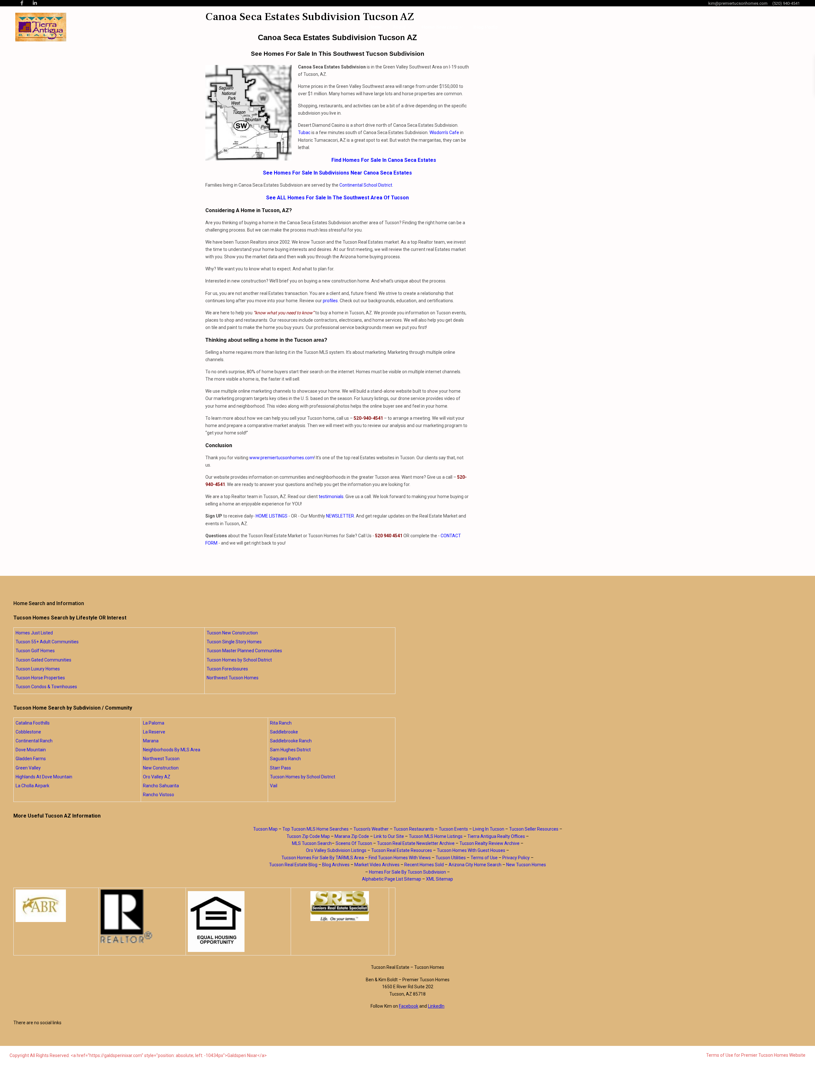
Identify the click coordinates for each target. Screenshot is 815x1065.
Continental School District (365, 185)
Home (375, 27)
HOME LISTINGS (271, 515)
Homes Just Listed (34, 632)
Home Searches (440, 27)
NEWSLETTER (340, 515)
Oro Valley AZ (156, 776)
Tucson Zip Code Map (308, 836)
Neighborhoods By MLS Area (171, 749)
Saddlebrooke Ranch (291, 740)
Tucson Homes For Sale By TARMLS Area (322, 857)
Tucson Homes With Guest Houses (471, 850)
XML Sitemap (439, 879)
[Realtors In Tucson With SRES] (340, 906)
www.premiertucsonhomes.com (281, 457)
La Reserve (154, 731)
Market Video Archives (377, 864)
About (399, 27)
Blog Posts (485, 27)
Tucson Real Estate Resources (401, 850)
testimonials (331, 496)
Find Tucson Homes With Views (400, 857)
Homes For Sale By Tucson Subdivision (407, 872)
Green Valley (28, 767)
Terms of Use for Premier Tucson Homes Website (755, 1055)
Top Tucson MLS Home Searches (315, 829)
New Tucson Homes (526, 864)
